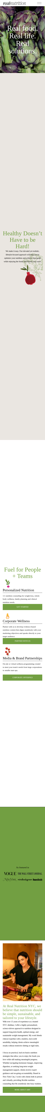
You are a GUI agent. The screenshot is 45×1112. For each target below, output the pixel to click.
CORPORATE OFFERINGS (22, 677)
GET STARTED (22, 607)
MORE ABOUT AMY (22, 1090)
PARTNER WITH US (22, 641)
